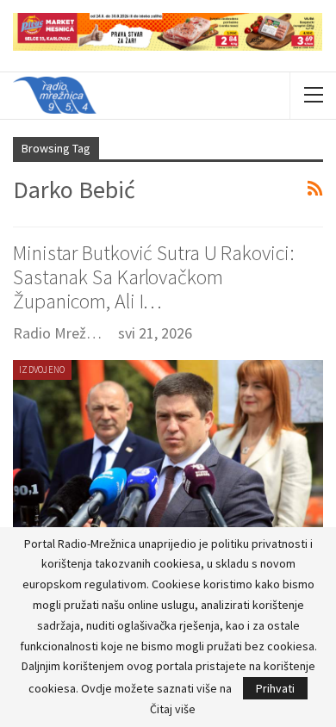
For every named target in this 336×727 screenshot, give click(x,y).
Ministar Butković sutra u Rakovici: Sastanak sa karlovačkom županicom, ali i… (154, 276)
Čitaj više (173, 709)
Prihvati (275, 688)
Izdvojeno (42, 370)
